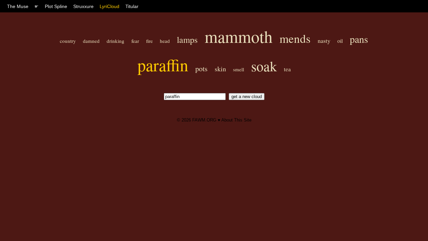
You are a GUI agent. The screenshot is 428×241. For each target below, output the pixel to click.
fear (135, 40)
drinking (115, 40)
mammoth (239, 36)
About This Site (236, 120)
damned (91, 40)
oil (340, 40)
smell (238, 69)
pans (359, 39)
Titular (131, 6)
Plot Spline (56, 6)
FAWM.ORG (204, 120)
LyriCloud (109, 6)
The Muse (17, 6)
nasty (324, 40)
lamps (187, 39)
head (165, 40)
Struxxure (83, 6)
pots (201, 68)
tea (287, 69)
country (68, 40)
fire (149, 40)
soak (264, 66)
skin (220, 68)
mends (295, 38)
